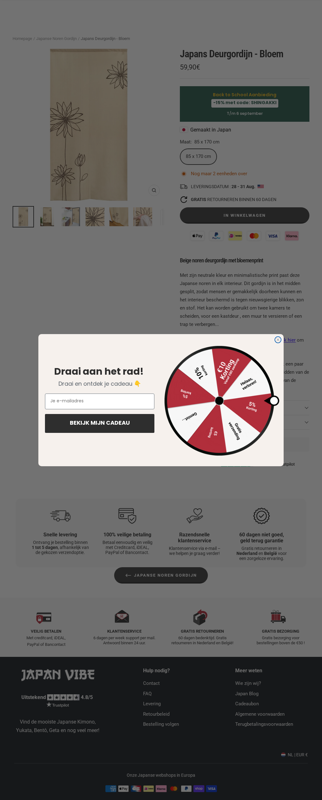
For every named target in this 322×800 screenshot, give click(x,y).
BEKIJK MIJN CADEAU (100, 423)
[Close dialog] (278, 340)
